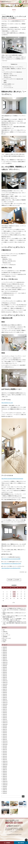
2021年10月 (5, 744)
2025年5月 (5, 672)
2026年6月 (5, 650)
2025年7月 (5, 669)
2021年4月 (5, 754)
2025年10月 (5, 664)
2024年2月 (5, 697)
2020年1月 (5, 779)
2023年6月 (5, 711)
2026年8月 (5, 647)
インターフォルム (7, 85)
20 (14, 596)
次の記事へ (17, 579)
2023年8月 (5, 707)
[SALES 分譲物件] (5, 803)
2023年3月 (5, 716)
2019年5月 (5, 793)
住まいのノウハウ (6, 635)
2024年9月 (5, 685)
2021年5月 (5, 752)
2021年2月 (5, 757)
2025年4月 (5, 674)
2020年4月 (5, 774)
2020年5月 (5, 773)
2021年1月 (5, 759)
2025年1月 (5, 679)
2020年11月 (5, 763)
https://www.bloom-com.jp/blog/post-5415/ (11, 568)
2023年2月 (5, 717)
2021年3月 (5, 756)
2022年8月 (5, 727)
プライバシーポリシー (14, 831)
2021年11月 (5, 742)
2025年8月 (5, 667)
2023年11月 (5, 702)
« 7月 (13, 602)
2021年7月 (5, 749)
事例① (5, 80)
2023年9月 (5, 705)
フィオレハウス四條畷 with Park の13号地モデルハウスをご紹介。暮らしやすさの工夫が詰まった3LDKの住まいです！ (14, 610)
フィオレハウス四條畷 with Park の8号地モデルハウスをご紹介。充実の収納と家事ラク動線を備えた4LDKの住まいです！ (14, 623)
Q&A (4, 629)
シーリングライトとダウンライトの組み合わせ (12, 72)
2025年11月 (5, 662)
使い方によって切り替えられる (10, 75)
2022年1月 (5, 739)
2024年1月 (5, 699)
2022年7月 (5, 729)
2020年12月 (5, 761)
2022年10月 (5, 724)
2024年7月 (5, 689)
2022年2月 (5, 737)
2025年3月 (5, 675)
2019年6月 (5, 791)
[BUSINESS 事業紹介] (14, 803)
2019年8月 (5, 788)
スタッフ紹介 (5, 633)
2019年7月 (5, 789)
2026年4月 (5, 654)
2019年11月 (5, 783)
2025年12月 (5, 660)
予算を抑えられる (7, 77)
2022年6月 (5, 731)
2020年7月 (5, 769)
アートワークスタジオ (9, 87)
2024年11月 (5, 682)
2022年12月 (5, 721)
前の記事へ (10, 579)
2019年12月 (5, 781)
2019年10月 (5, 784)
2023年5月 (5, 712)
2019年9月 (5, 786)
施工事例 (4, 640)
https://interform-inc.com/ (7, 402)
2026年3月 (5, 655)
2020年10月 (5, 764)
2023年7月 (5, 709)
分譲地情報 (5, 636)
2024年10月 (5, 684)
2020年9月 (5, 766)
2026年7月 (5, 649)
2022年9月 (5, 726)
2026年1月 (5, 659)
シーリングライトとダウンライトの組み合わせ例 (12, 78)
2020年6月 (5, 771)
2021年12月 (5, 741)
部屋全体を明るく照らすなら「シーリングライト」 (13, 66)
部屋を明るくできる (8, 73)
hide (16, 64)
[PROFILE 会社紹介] (5, 811)
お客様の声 (5, 631)
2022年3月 (5, 736)
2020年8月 (5, 768)
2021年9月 (5, 746)
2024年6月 (5, 690)
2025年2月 (5, 677)
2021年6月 (5, 751)
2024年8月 (5, 687)
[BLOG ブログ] (14, 811)
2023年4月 (5, 714)
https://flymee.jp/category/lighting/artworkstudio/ (12, 478)
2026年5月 (5, 652)
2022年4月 (5, 734)
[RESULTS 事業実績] (22, 803)
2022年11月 (5, 722)
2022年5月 (5, 732)
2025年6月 (5, 670)
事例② (5, 82)
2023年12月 (5, 700)
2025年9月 (5, 665)
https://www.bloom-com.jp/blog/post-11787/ (11, 563)
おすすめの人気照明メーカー (8, 84)
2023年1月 (5, 719)
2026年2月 (5, 657)
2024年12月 (5, 680)
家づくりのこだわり (7, 638)
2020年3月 (5, 776)
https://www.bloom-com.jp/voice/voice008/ (11, 558)
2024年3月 (5, 695)
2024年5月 (5, 692)
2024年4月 (5, 694)
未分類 (4, 641)
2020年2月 (5, 778)
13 (14, 594)
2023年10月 (5, 704)
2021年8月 (5, 747)
